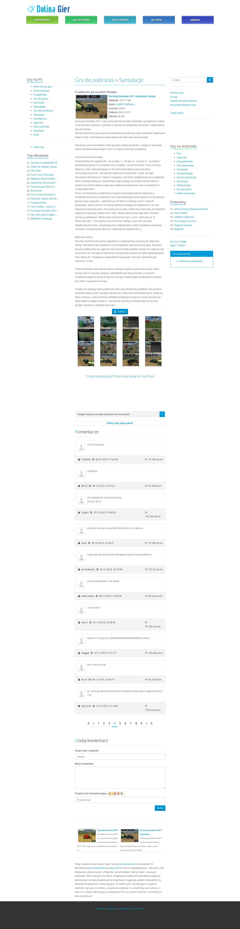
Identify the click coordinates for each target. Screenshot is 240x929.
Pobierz (121, 311)
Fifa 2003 (36, 170)
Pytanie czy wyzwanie (191, 261)
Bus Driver (36, 190)
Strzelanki (38, 102)
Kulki (36, 134)
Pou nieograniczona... (186, 221)
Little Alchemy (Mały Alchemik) (190, 209)
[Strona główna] (43, 19)
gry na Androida (96, 867)
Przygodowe (40, 94)
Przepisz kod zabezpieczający (91, 793)
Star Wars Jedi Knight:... (44, 214)
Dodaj (160, 808)
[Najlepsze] (197, 19)
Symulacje (39, 114)
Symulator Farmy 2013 (43, 182)
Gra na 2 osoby (178, 241)
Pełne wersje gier (42, 86)
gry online (116, 867)
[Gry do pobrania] (81, 19)
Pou (179, 153)
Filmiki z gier (177, 92)
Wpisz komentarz (84, 763)
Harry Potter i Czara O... (44, 206)
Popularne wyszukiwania (183, 100)
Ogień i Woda (177, 245)
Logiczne (38, 122)
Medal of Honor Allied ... (44, 178)
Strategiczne (40, 118)
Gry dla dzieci (40, 98)
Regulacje (112, 908)
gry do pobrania (126, 864)
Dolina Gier (138, 908)
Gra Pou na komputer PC (44, 162)
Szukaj (173, 96)
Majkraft (178, 229)
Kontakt (100, 908)
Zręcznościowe (41, 126)
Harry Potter (180, 213)
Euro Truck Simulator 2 (43, 194)
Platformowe (184, 185)
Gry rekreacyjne (185, 165)
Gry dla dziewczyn (43, 110)
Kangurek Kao (38, 202)
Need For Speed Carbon (44, 166)
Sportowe (38, 130)
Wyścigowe (39, 106)
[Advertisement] (120, 51)
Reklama (124, 908)
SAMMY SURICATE (184, 217)
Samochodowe (41, 90)
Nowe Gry (38, 146)
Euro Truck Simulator (42, 174)
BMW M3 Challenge (41, 218)
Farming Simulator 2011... (45, 210)
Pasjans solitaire (183, 225)
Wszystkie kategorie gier (183, 104)
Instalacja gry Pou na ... (43, 186)
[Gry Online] (158, 19)
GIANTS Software (125, 104)
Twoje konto (176, 112)
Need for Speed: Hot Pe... (44, 198)
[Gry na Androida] (120, 19)
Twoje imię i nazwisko (86, 750)
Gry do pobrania (94, 80)
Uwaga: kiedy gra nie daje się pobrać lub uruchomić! (104, 414)
